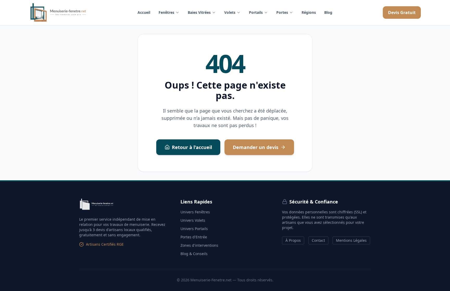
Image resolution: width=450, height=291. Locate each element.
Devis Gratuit (402, 12)
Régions (309, 12)
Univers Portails (194, 228)
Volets (229, 12)
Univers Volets (192, 220)
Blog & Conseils (194, 253)
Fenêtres (166, 12)
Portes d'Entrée (193, 236)
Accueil (144, 12)
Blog (328, 12)
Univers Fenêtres (195, 211)
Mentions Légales (351, 240)
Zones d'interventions (199, 245)
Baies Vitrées (199, 12)
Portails (256, 12)
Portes (282, 12)
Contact (318, 240)
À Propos (293, 240)
